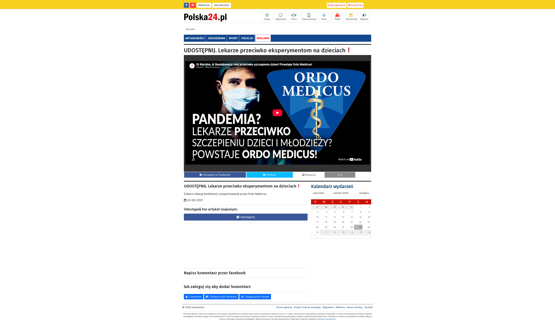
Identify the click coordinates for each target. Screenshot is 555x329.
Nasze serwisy (355, 307)
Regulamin (328, 307)
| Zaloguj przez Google (256, 296)
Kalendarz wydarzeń (332, 186)
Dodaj (267, 19)
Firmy (323, 19)
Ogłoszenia (280, 19)
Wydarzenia (351, 19)
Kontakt (369, 307)
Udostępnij (247, 217)
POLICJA (247, 38)
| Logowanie (194, 296)
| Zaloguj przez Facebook (222, 296)
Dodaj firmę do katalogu (307, 307)
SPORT (233, 38)
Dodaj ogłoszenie (337, 5)
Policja (337, 19)
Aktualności (221, 5)
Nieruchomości (309, 19)
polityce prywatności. (327, 319)
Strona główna (284, 307)
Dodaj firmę (356, 5)
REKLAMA (263, 38)
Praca (294, 19)
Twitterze (270, 174)
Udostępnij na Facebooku (216, 174)
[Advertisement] (246, 245)
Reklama (204, 5)
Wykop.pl (310, 174)
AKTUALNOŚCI (194, 38)
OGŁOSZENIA (216, 38)
